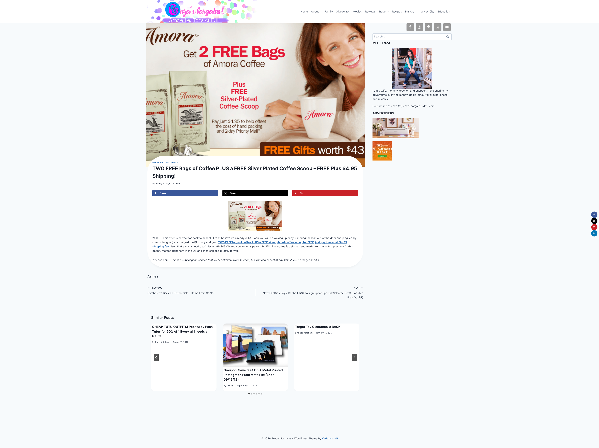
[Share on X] (594, 221)
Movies (357, 11)
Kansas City (426, 11)
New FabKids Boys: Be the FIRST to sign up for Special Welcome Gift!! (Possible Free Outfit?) (313, 293)
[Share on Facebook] (594, 215)
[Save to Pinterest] (594, 227)
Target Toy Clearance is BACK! (318, 327)
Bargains (157, 162)
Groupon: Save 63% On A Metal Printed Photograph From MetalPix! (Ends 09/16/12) (253, 375)
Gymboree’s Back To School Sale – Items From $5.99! (180, 291)
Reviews (370, 11)
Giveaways (343, 11)
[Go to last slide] (156, 357)
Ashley (159, 183)
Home (304, 11)
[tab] (249, 393)
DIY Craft (410, 11)
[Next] (354, 357)
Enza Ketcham (162, 342)
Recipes (397, 11)
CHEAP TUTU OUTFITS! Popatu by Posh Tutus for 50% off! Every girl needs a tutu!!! (182, 331)
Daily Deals (171, 162)
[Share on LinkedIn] (594, 233)
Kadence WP (330, 438)
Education (444, 11)
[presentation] (255, 345)
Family (329, 11)
